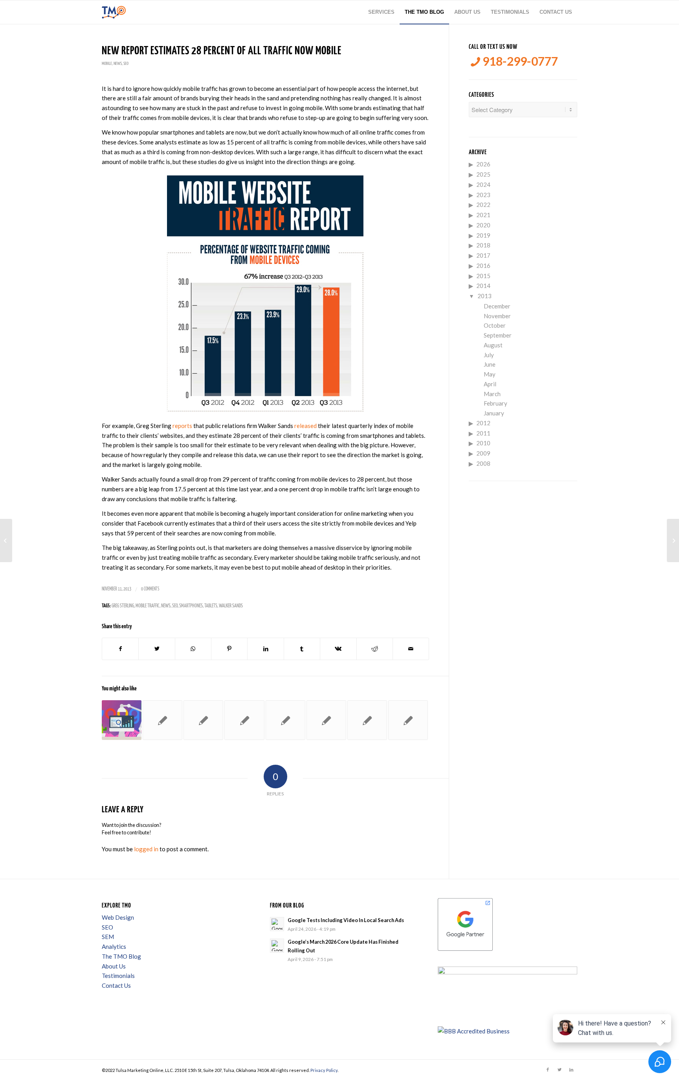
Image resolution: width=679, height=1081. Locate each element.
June (489, 364)
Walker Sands (231, 606)
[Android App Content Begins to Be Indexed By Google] (6, 540)
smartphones (191, 606)
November (497, 315)
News (118, 63)
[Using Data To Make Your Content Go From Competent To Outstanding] (285, 720)
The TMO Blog (121, 956)
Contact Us (116, 985)
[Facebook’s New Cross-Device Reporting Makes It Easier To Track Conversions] (244, 720)
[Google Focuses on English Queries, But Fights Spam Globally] (203, 720)
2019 (483, 235)
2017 (483, 255)
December (497, 306)
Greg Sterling (123, 606)
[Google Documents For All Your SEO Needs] (408, 720)
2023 (483, 194)
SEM (108, 936)
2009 (483, 453)
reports (182, 425)
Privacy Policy (324, 1070)
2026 (483, 164)
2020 (483, 225)
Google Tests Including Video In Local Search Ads (346, 920)
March (492, 393)
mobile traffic (148, 606)
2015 (483, 275)
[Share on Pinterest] (229, 649)
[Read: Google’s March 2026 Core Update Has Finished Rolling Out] (277, 946)
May (489, 374)
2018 (483, 245)
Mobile (107, 63)
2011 (483, 433)
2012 (483, 422)
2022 (483, 204)
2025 (483, 174)
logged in (146, 848)
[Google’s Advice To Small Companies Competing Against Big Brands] (121, 720)
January (494, 413)
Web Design (118, 917)
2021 (483, 214)
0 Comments (150, 589)
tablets (210, 606)
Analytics (114, 946)
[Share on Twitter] (156, 649)
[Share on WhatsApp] (193, 649)
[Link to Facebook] (548, 1069)
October (495, 325)
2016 (483, 265)
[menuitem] (381, 12)
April (490, 383)
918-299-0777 (519, 61)
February (495, 403)
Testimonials (118, 975)
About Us (114, 966)
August (493, 345)
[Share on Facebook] (120, 649)
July (489, 354)
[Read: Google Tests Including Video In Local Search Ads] (277, 924)
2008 (483, 463)
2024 (483, 184)
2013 (484, 295)
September (498, 335)
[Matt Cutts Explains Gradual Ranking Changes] (162, 720)
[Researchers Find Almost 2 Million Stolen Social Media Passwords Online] (326, 720)
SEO (125, 63)
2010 (483, 442)
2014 (483, 285)
